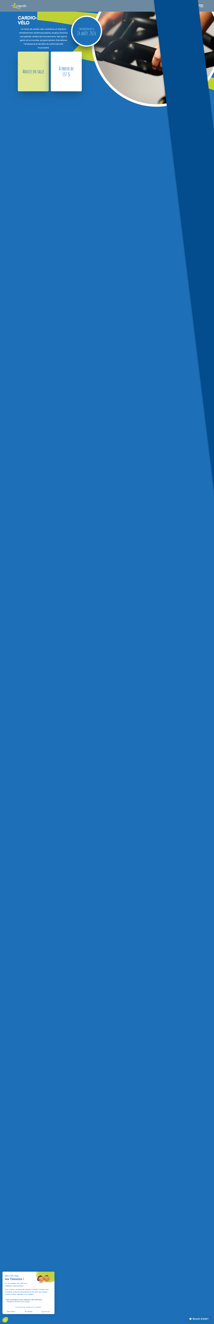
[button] (199, 1319)
